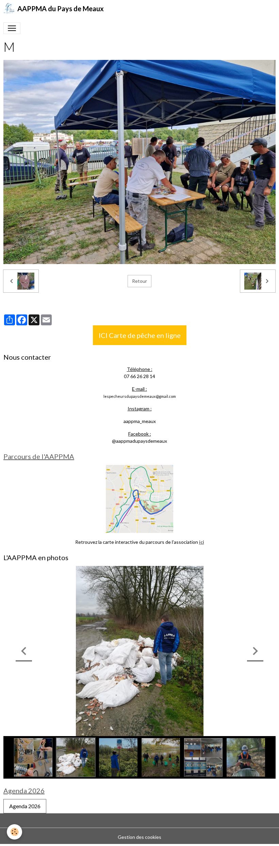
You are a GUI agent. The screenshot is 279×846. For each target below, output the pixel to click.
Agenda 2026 (24, 806)
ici (201, 542)
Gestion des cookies (139, 837)
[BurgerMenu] (11, 28)
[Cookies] (14, 832)
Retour (139, 281)
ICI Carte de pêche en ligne (140, 335)
